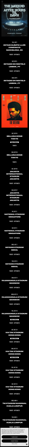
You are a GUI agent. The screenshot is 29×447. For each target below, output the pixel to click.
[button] (2, 1)
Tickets (11, 54)
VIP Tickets (17, 54)
